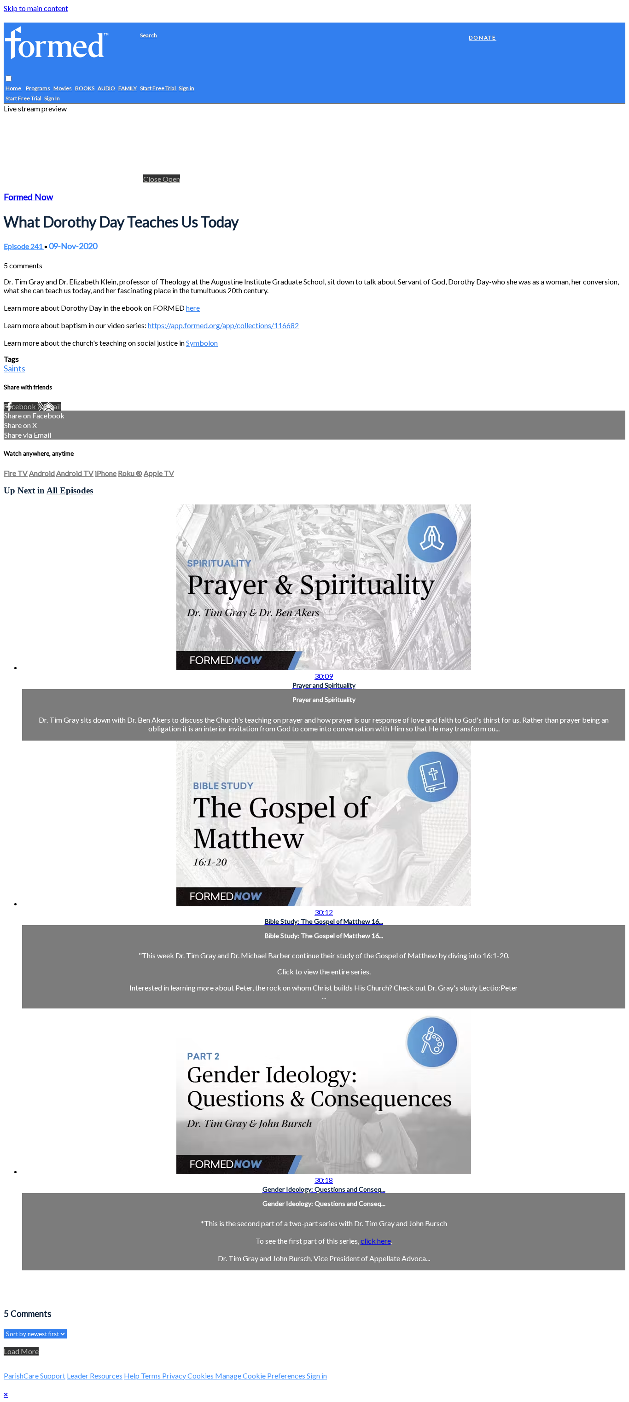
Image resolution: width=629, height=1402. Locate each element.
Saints (14, 368)
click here (376, 1240)
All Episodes (70, 490)
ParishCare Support (34, 1375)
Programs (38, 88)
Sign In (52, 98)
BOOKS (84, 88)
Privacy (174, 1375)
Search (148, 35)
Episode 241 (24, 246)
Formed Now (28, 197)
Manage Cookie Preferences (261, 1375)
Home (14, 88)
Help (132, 1375)
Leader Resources (94, 1375)
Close (153, 178)
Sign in (186, 88)
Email (52, 406)
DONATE (482, 37)
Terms (151, 1375)
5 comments (23, 265)
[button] (9, 79)
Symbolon (202, 342)
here (193, 307)
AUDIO (106, 88)
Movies (62, 88)
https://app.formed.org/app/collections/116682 (223, 325)
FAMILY (127, 88)
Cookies (201, 1375)
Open (171, 178)
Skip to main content (36, 8)
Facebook (20, 406)
